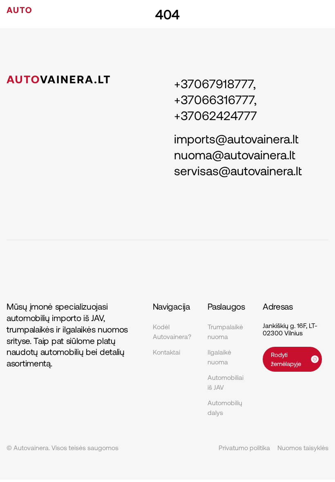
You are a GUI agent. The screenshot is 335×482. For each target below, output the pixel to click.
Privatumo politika (244, 447)
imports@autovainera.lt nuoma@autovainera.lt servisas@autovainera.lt (238, 154)
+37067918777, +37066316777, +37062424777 (215, 99)
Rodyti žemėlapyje (286, 359)
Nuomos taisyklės (302, 447)
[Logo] (46, 11)
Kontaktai (166, 352)
